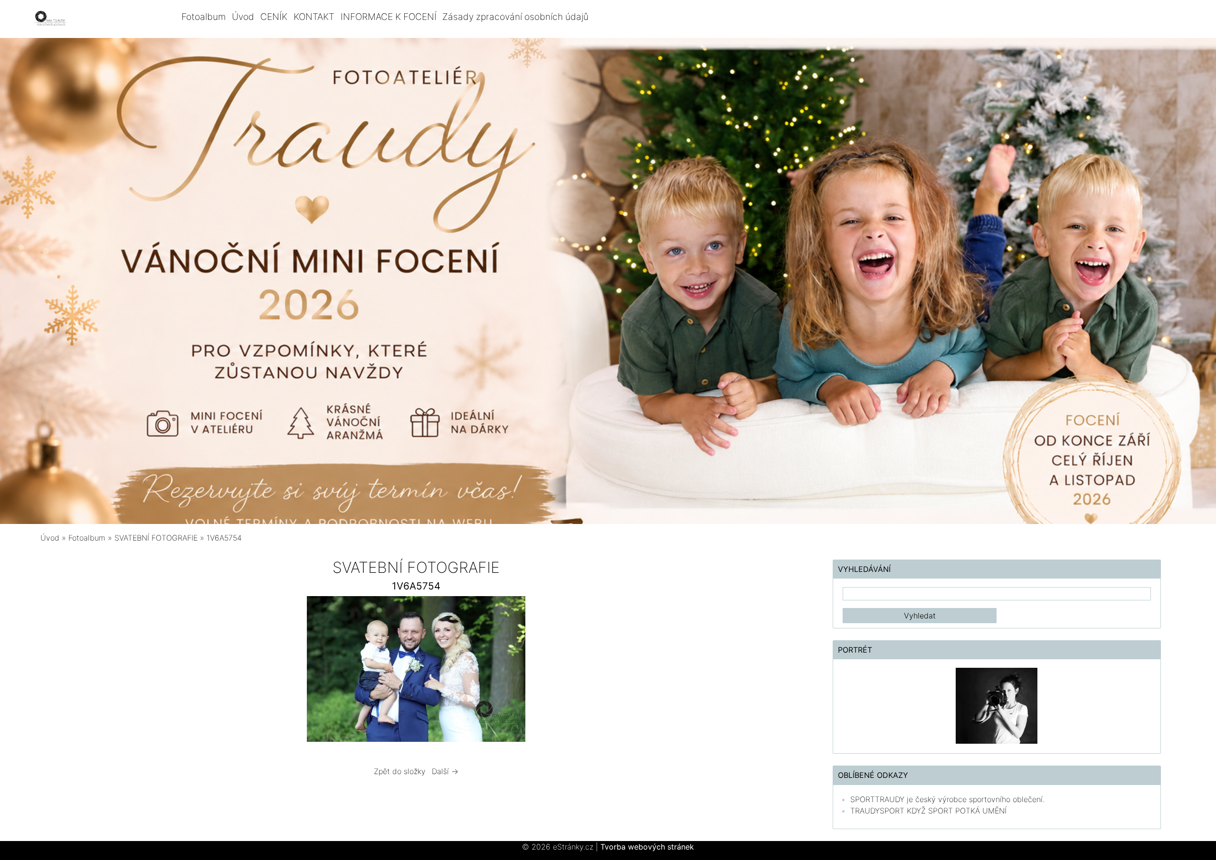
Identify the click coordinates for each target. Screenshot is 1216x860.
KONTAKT (314, 16)
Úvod (243, 16)
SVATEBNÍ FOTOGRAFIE (157, 537)
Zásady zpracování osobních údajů (515, 16)
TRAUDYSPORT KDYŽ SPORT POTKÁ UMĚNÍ (928, 810)
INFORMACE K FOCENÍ (389, 16)
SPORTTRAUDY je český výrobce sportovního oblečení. (947, 799)
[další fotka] (671, 671)
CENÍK (273, 16)
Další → (445, 771)
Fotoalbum (203, 16)
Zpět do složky (400, 771)
